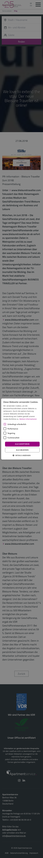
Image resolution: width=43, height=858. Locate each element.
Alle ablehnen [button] (22, 450)
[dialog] (21, 429)
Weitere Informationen (28, 419)
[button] (22, 455)
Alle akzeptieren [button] (22, 444)
